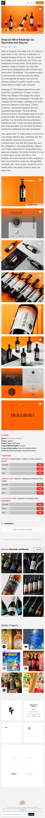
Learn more (16, 814)
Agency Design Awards (9, 811)
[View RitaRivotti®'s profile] (26, 646)
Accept (31, 814)
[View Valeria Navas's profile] (26, 668)
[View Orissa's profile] (4, 690)
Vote (40, 465)
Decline (24, 814)
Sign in (32, 3)
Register (39, 3)
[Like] (40, 9)
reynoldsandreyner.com (33, 711)
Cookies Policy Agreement (20, 809)
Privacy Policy (6, 809)
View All (38, 549)
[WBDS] (29, 728)
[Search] (27, 2)
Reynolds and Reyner (14, 438)
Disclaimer (23, 810)
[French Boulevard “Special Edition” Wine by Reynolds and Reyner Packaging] (33, 585)
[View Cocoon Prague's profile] (26, 690)
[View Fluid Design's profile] (4, 668)
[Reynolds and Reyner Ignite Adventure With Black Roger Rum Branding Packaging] (11, 585)
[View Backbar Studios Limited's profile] (4, 646)
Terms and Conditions (36, 809)
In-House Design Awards (24, 811)
